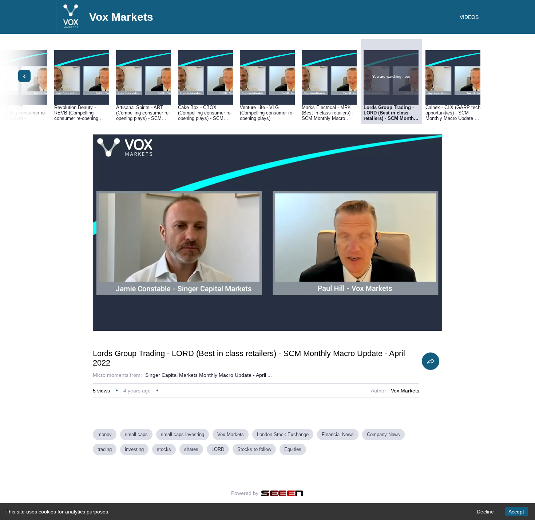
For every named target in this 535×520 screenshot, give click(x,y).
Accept (516, 512)
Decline (485, 512)
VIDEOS (469, 17)
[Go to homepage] (71, 29)
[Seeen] (282, 493)
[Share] (430, 361)
